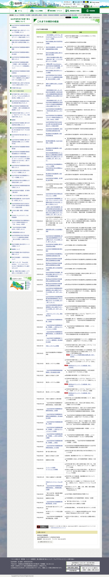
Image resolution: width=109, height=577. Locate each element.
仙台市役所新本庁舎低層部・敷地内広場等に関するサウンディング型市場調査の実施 (54, 274)
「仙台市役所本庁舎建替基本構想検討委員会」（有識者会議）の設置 (54, 487)
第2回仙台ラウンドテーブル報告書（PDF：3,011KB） (80, 385)
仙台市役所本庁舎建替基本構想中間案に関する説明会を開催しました (21, 42)
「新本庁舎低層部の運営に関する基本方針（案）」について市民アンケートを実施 (54, 59)
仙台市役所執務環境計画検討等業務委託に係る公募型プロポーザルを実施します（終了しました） (54, 308)
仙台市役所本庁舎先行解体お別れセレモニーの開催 (54, 194)
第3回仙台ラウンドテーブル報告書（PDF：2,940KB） (80, 366)
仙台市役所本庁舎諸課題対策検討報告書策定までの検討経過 (21, 152)
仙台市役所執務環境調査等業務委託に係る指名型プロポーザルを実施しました (21, 130)
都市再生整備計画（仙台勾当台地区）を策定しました (21, 199)
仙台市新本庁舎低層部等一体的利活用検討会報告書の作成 (54, 130)
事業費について (16, 249)
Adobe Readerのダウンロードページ (58, 527)
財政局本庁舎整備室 (53, 15)
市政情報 (22, 15)
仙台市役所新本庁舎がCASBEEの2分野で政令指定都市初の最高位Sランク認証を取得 (54, 124)
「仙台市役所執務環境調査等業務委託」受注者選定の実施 (54, 371)
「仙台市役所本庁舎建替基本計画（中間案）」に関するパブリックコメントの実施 (54, 327)
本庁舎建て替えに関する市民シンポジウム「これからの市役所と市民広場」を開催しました (21, 96)
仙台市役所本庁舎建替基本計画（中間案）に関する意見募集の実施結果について (21, 108)
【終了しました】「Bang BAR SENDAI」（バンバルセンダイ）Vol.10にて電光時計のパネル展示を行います (20, 265)
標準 (81, 2)
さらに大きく (85, 4)
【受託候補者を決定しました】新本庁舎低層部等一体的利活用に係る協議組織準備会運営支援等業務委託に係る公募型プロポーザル (54, 94)
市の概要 (28, 15)
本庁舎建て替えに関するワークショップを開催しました (21, 31)
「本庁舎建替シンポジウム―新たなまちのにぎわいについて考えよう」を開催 (54, 37)
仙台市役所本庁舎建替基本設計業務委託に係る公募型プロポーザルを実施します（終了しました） (54, 291)
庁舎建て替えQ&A (16, 88)
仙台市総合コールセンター (79, 563)
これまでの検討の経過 (18, 91)
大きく (78, 4)
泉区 (28, 289)
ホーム (16, 15)
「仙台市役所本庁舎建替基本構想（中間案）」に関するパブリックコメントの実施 (54, 429)
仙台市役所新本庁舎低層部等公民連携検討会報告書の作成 (54, 255)
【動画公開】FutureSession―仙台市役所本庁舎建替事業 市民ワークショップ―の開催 (54, 66)
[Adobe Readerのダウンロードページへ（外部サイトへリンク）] (42, 526)
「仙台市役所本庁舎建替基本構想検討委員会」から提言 (54, 446)
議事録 (13, 120)
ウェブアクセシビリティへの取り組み (64, 559)
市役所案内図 (73, 570)
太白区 (28, 287)
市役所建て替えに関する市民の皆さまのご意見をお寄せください (21, 84)
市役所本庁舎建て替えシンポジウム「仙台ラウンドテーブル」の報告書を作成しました (21, 115)
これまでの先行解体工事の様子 (20, 195)
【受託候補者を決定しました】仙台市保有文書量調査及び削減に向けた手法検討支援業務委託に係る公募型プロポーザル (54, 103)
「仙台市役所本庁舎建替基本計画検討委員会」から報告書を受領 (54, 333)
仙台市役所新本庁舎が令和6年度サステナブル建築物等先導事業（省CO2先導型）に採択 (54, 77)
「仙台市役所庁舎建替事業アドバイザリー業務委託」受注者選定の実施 (54, 340)
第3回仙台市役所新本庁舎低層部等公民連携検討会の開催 (54, 264)
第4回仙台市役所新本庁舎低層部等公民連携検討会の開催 (54, 259)
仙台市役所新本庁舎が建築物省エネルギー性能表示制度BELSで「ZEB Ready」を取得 (21, 222)
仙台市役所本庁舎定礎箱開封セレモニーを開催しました (21, 176)
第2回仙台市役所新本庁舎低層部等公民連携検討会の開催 (54, 280)
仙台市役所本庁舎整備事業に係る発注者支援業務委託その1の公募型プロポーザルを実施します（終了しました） (54, 239)
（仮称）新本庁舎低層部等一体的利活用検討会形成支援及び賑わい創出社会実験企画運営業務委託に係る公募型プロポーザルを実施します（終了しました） (54, 210)
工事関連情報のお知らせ (18, 232)
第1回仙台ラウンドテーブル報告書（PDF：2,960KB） (80, 394)
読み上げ (68, 2)
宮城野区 (29, 284)
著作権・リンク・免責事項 (28, 559)
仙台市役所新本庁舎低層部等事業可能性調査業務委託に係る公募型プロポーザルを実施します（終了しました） (54, 299)
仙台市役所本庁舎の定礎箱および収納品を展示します (21, 181)
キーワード (60, 6)
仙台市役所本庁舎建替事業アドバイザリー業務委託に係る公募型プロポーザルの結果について (21, 78)
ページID (67, 6)
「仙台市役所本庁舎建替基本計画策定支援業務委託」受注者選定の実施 (54, 416)
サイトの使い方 (15, 559)
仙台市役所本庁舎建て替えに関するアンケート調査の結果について (21, 36)
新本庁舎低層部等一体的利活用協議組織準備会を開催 (54, 48)
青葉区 (28, 282)
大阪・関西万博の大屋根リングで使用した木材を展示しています (21, 272)
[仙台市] (22, 3)
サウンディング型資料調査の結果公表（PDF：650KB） (82, 355)
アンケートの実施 (50, 467)
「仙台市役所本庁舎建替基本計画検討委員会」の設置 (54, 409)
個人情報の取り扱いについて (44, 559)
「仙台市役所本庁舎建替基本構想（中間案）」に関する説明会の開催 (54, 436)
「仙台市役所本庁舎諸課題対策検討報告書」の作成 (54, 502)
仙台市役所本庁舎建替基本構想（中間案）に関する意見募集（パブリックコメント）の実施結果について (21, 65)
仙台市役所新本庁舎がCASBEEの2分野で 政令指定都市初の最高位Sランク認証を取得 (20, 205)
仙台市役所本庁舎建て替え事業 (68, 15)
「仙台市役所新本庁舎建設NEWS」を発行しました (19, 228)
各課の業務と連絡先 (37, 15)
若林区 (28, 285)
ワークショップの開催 (52, 469)
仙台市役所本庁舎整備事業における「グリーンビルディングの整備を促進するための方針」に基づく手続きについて (21, 159)
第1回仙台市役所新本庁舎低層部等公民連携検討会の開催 (54, 284)
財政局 (45, 15)
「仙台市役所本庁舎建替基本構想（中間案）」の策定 (54, 441)
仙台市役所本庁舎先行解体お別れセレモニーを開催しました (21, 171)
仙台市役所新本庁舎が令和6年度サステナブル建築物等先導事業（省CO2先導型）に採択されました (21, 238)
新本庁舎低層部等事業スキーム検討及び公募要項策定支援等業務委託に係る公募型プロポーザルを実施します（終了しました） (54, 156)
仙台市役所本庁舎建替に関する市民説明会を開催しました (21, 124)
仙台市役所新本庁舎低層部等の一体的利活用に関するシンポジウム (54, 111)
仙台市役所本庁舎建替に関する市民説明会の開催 (54, 245)
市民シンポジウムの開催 (52, 346)
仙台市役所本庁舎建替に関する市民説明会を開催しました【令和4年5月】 (21, 141)
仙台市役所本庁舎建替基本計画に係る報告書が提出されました (21, 102)
